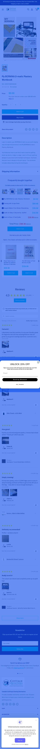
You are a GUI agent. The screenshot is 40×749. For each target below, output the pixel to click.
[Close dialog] (38, 362)
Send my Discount (20, 379)
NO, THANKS (20, 384)
